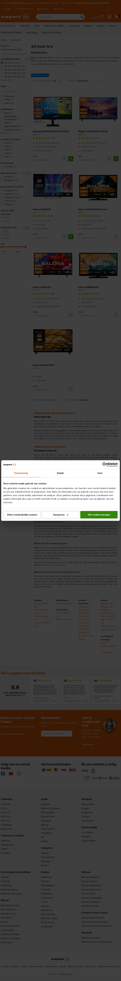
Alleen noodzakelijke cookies (22, 514)
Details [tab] (60, 473)
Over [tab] (100, 473)
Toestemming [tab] (21, 473)
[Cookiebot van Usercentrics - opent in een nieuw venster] (105, 464)
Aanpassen (59, 514)
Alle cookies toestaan (99, 514)
